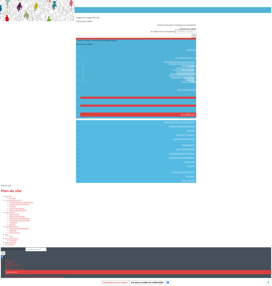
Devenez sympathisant (183, 78)
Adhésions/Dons (12, 226)
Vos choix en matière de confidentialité (147, 282)
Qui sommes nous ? (13, 200)
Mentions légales (12, 265)
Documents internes (184, 139)
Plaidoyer (189, 162)
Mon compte (10, 243)
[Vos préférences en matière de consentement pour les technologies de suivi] (268, 282)
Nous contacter (11, 239)
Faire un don (188, 82)
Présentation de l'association (179, 62)
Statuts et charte (185, 68)
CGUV (7, 267)
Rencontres (188, 70)
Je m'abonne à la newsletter (163, 32)
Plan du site (10, 261)
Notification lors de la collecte (115, 282)
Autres (191, 166)
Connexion (9, 245)
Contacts (13, 241)
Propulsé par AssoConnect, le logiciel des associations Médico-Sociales (34, 277)
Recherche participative (182, 154)
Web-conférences (185, 72)
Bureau (191, 131)
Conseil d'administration (182, 64)
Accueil (8, 196)
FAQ (7, 235)
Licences (8, 263)
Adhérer (190, 80)
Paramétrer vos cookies (15, 269)
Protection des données (182, 76)
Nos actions (10, 212)
